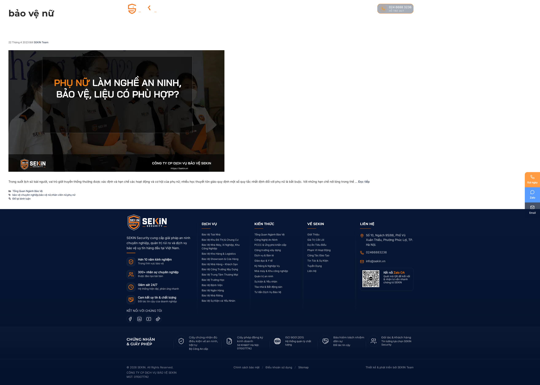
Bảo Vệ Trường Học (213, 279)
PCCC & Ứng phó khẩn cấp (270, 244)
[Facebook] (130, 319)
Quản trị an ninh (263, 276)
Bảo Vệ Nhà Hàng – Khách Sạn (220, 264)
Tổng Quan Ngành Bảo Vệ (27, 191)
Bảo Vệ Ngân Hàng (213, 290)
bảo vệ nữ (45, 194)
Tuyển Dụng (314, 265)
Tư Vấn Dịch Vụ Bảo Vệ (267, 292)
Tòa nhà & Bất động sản (268, 286)
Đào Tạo (328, 9)
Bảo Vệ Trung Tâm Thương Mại (220, 274)
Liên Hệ (366, 9)
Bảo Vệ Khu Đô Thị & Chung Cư (220, 239)
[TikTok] (158, 319)
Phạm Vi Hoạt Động (319, 250)
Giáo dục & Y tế (263, 260)
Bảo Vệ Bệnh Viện (212, 285)
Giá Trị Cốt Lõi (315, 239)
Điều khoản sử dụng (279, 367)
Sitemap (303, 367)
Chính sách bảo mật (246, 367)
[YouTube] (148, 319)
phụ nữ (71, 194)
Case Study (260, 9)
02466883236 (376, 252)
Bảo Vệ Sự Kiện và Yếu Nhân (218, 300)
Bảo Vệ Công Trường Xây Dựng (220, 269)
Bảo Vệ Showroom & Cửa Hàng (220, 259)
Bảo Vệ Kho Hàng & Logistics (219, 253)
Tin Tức (348, 9)
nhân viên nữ (59, 194)
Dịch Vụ (234, 9)
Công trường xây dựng (267, 250)
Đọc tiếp (364, 181)
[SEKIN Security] (147, 9)
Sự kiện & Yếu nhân (265, 281)
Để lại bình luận (21, 198)
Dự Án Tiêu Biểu (316, 244)
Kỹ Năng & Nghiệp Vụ (267, 265)
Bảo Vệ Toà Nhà (211, 234)
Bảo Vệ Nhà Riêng (212, 295)
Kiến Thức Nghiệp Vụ (294, 9)
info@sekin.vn (375, 261)
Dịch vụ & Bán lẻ (264, 255)
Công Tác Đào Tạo (318, 255)
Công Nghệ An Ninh (266, 239)
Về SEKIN (214, 9)
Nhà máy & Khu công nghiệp (271, 271)
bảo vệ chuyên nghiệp (25, 194)
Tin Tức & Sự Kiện (317, 260)
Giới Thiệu (313, 234)
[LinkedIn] (139, 319)
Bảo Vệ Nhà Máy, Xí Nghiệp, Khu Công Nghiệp (221, 246)
